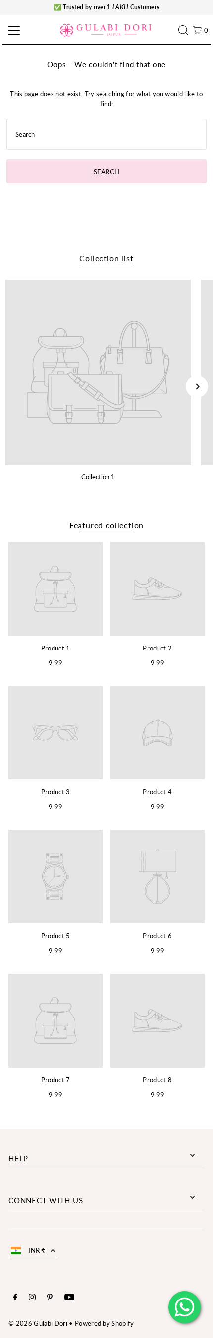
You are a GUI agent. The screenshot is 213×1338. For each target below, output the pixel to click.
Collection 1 (98, 477)
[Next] (197, 387)
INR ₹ (37, 1250)
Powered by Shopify (104, 1323)
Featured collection (106, 525)
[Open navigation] (12, 30)
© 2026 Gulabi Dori (37, 1323)
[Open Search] (185, 30)
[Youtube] (69, 1298)
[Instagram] (32, 1298)
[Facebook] (15, 1298)
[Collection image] (98, 372)
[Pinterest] (50, 1298)
